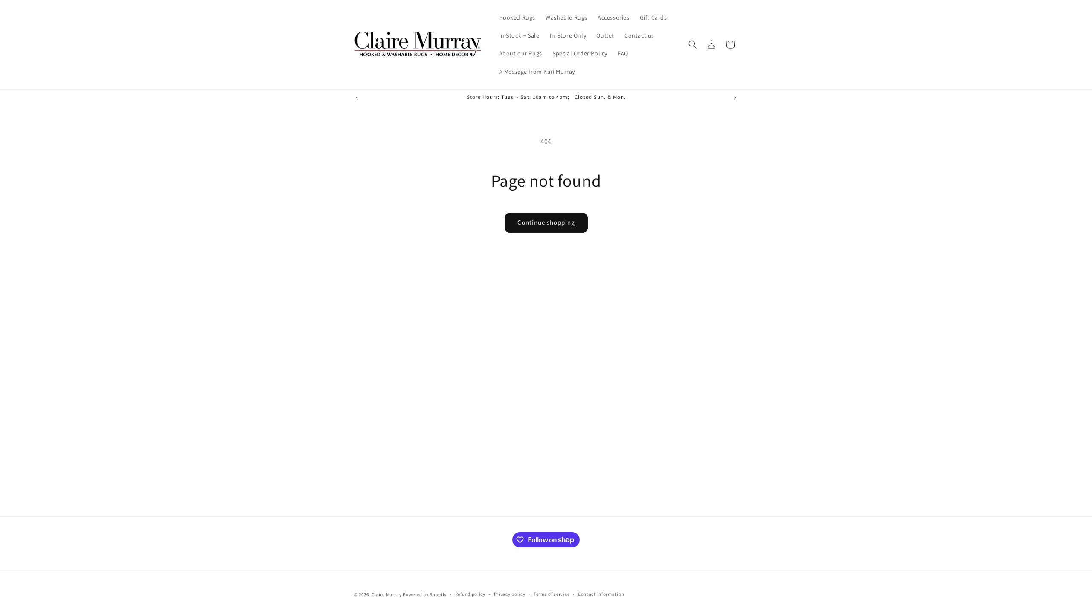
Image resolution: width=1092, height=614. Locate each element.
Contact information (601, 594)
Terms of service (551, 594)
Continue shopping (546, 222)
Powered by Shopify (425, 594)
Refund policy (470, 594)
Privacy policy (510, 594)
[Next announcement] (735, 98)
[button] (692, 44)
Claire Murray (387, 594)
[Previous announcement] (357, 98)
